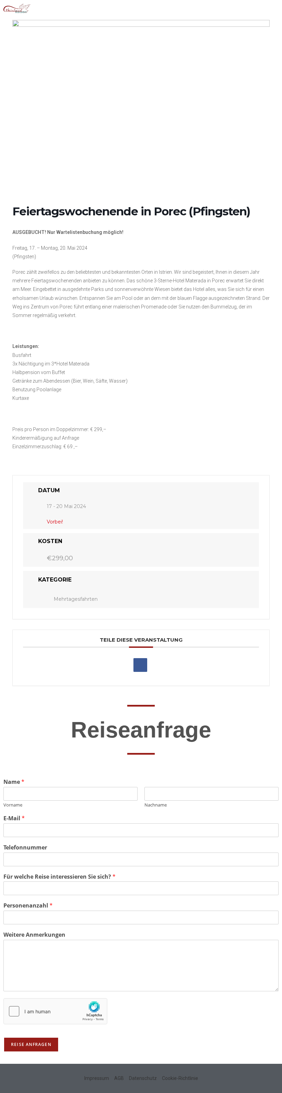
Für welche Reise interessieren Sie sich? (59, 876)
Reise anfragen (31, 1044)
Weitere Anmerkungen (34, 934)
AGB (119, 1078)
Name (13, 782)
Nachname (155, 805)
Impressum (96, 1078)
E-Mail (14, 818)
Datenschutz (143, 1078)
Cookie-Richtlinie (180, 1078)
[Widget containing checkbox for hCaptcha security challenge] (55, 1011)
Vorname (12, 805)
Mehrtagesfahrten (76, 599)
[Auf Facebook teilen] (140, 665)
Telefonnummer (25, 847)
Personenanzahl (28, 905)
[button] (273, 9)
